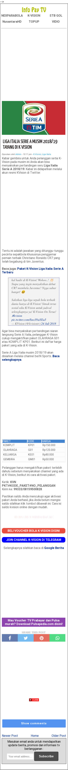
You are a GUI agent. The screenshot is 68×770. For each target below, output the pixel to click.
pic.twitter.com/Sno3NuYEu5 (29, 319)
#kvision (17, 316)
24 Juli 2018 (48, 323)
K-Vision (37, 154)
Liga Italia (46, 154)
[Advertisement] (34, 64)
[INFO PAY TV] (34, 9)
